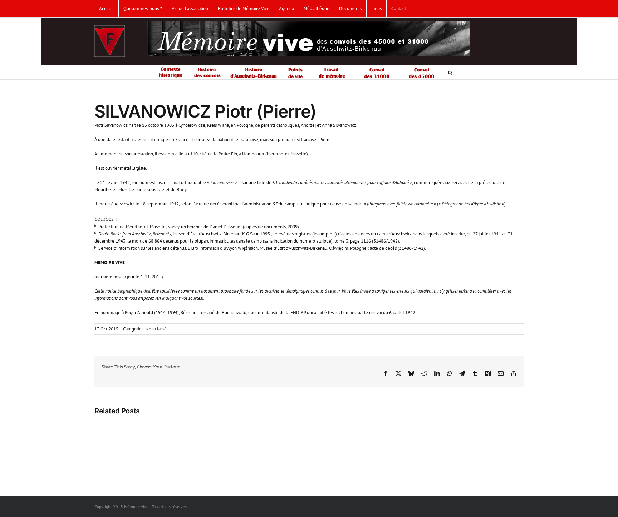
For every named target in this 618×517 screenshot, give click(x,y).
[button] (450, 72)
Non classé (156, 329)
